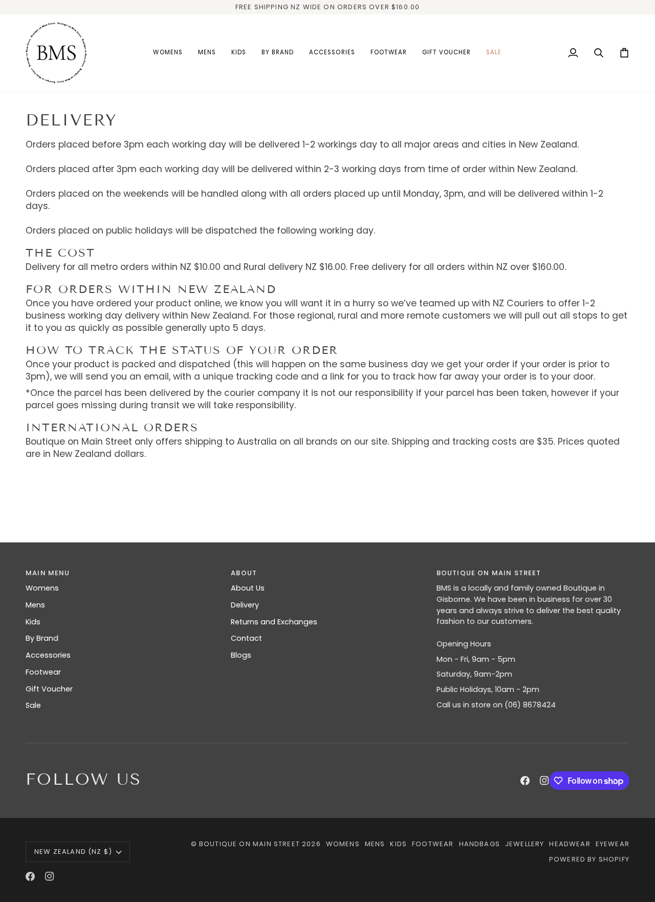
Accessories (48, 655)
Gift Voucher (49, 689)
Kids (33, 622)
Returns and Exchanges (274, 622)
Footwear (43, 672)
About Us (248, 588)
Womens (42, 588)
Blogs (241, 655)
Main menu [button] (48, 573)
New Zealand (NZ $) (73, 851)
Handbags (479, 844)
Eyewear (612, 844)
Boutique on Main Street (249, 844)
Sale (33, 705)
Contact (246, 638)
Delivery (245, 605)
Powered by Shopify (589, 859)
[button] (167, 52)
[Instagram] (544, 780)
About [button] (244, 573)
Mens (35, 605)
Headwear (569, 844)
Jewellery (524, 844)
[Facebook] (525, 780)
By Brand (42, 638)
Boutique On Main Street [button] (488, 573)
